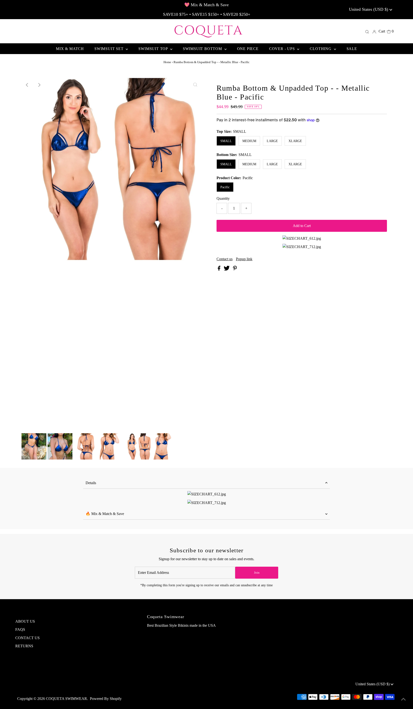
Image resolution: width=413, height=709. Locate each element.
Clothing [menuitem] (321, 49)
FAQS (20, 629)
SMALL (226, 141)
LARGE (272, 141)
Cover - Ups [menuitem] (282, 49)
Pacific (225, 187)
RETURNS (24, 646)
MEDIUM (249, 141)
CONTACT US (27, 638)
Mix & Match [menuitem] (70, 49)
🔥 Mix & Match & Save (105, 514)
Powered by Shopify (106, 699)
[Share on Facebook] (219, 269)
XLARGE (295, 141)
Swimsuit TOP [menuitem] (153, 49)
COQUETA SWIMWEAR (66, 699)
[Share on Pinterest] (235, 269)
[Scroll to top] (403, 699)
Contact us (225, 259)
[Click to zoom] (195, 85)
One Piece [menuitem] (248, 49)
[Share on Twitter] (227, 269)
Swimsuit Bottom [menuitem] (203, 49)
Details (91, 483)
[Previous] (27, 85)
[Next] (39, 85)
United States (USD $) (369, 9)
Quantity (223, 198)
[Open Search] (367, 31)
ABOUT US (25, 621)
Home (167, 62)
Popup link (244, 259)
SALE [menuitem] (352, 49)
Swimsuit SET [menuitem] (109, 49)
